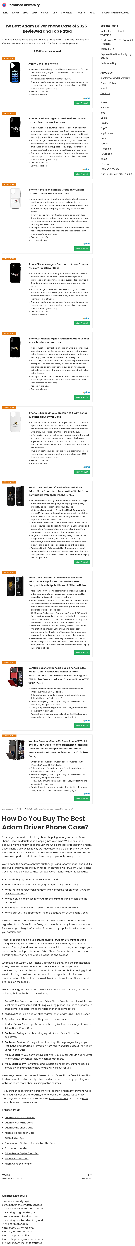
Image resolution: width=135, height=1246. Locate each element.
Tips (104, 138)
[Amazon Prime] (86, 98)
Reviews (15, 13)
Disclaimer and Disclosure (115, 78)
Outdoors (107, 153)
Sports (104, 143)
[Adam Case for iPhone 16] (15, 72)
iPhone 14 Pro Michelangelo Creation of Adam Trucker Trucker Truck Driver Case (56, 191)
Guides (44, 13)
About (103, 88)
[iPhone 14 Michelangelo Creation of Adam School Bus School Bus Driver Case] (15, 421)
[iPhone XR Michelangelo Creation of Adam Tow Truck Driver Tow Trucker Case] (15, 127)
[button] (73, 12)
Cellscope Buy (108, 63)
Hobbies (106, 148)
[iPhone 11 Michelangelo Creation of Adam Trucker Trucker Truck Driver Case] (15, 272)
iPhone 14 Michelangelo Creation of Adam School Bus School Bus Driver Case (58, 414)
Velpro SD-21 (107, 49)
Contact (105, 93)
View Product (82, 103)
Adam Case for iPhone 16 (43, 63)
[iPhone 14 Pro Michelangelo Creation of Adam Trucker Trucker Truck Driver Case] (15, 198)
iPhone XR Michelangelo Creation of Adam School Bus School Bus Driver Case (58, 340)
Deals (34, 13)
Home (5, 13)
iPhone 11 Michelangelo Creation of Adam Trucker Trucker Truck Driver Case (58, 266)
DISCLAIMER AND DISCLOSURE (115, 13)
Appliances (106, 133)
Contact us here (58, 1098)
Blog (25, 13)
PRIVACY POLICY (110, 169)
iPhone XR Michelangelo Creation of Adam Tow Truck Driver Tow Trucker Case (57, 120)
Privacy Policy (108, 83)
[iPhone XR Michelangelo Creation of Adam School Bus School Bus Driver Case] (15, 347)
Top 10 (54, 13)
